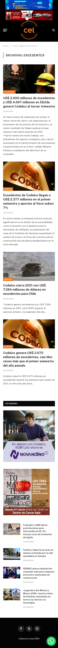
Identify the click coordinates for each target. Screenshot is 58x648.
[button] (51, 641)
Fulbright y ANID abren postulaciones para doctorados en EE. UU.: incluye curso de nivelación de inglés (37, 531)
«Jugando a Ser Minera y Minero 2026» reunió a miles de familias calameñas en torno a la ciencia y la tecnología (38, 596)
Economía (9, 92)
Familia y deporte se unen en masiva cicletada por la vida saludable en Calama (38, 553)
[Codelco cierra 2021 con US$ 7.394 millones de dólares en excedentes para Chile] (29, 266)
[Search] (53, 30)
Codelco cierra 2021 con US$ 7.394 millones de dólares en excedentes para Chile (24, 290)
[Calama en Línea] (29, 30)
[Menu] (5, 30)
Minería (8, 189)
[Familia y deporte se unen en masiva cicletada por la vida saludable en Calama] (11, 554)
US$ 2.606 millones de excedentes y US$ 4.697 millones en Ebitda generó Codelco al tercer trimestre (29, 102)
